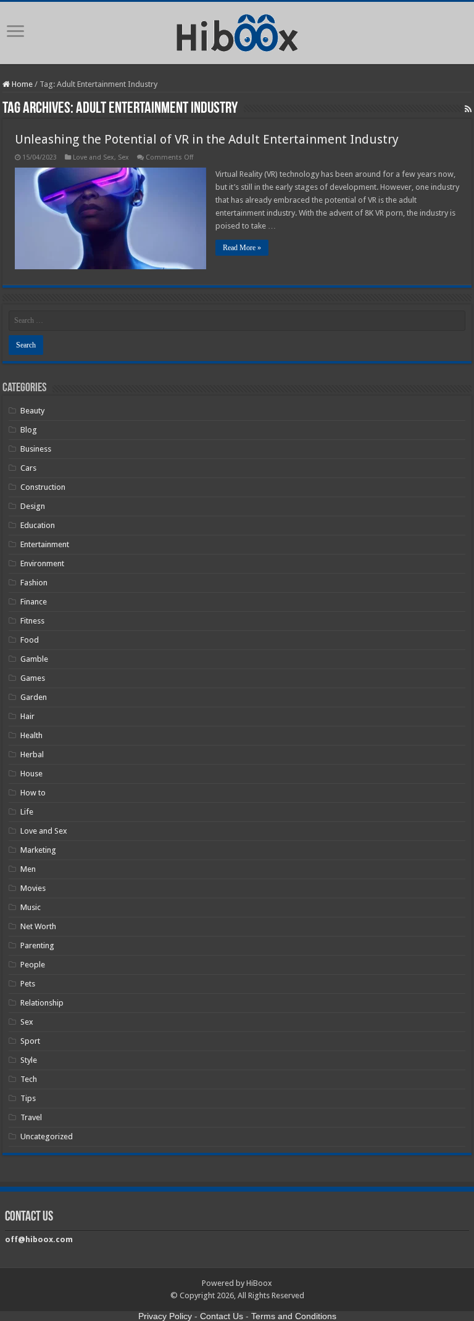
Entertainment (44, 544)
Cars (28, 468)
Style (28, 1060)
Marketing (38, 850)
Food (29, 639)
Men (28, 869)
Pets (27, 983)
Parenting (37, 945)
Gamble (34, 659)
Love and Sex (93, 157)
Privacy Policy (165, 1316)
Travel (31, 1117)
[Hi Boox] (237, 31)
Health (31, 735)
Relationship (42, 1002)
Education (37, 525)
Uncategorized (46, 1136)
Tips (28, 1098)
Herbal (32, 754)
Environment (42, 563)
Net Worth (38, 926)
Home (21, 84)
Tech (28, 1079)
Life (26, 811)
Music (30, 907)
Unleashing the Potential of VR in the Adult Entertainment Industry (207, 139)
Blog (28, 429)
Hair (27, 716)
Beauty (32, 410)
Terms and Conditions (293, 1316)
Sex (123, 157)
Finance (33, 601)
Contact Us (221, 1316)
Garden (33, 697)
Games (32, 678)
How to (33, 792)
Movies (33, 888)
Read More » (242, 247)
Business (35, 448)
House (31, 773)
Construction (42, 487)
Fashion (34, 582)
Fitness (32, 620)
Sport (30, 1041)
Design (32, 506)
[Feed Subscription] (468, 109)
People (32, 964)
